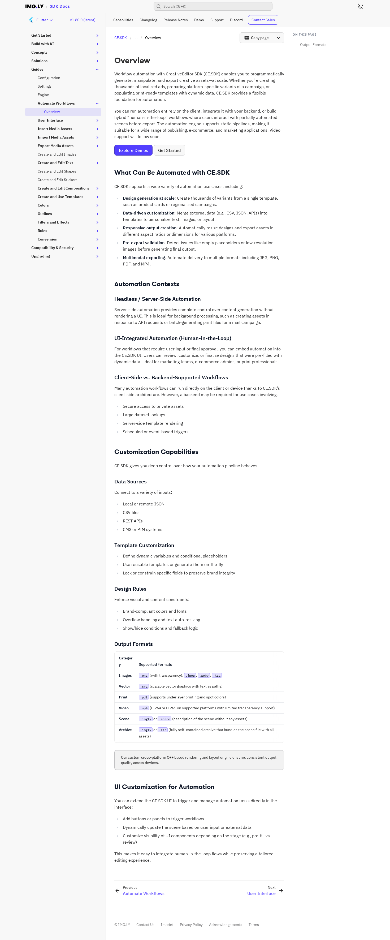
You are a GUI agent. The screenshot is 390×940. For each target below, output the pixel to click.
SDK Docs (60, 6)
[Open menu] (278, 37)
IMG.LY (124, 924)
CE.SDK (120, 37)
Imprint (167, 924)
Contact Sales (263, 20)
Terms (254, 924)
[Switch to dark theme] (360, 6)
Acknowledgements (225, 924)
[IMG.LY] (34, 6)
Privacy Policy (191, 924)
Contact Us (145, 924)
